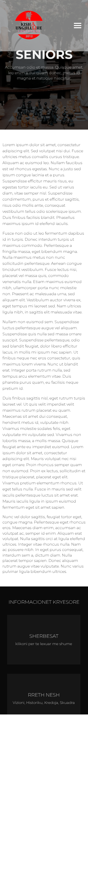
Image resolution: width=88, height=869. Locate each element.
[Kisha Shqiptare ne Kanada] (36, 25)
